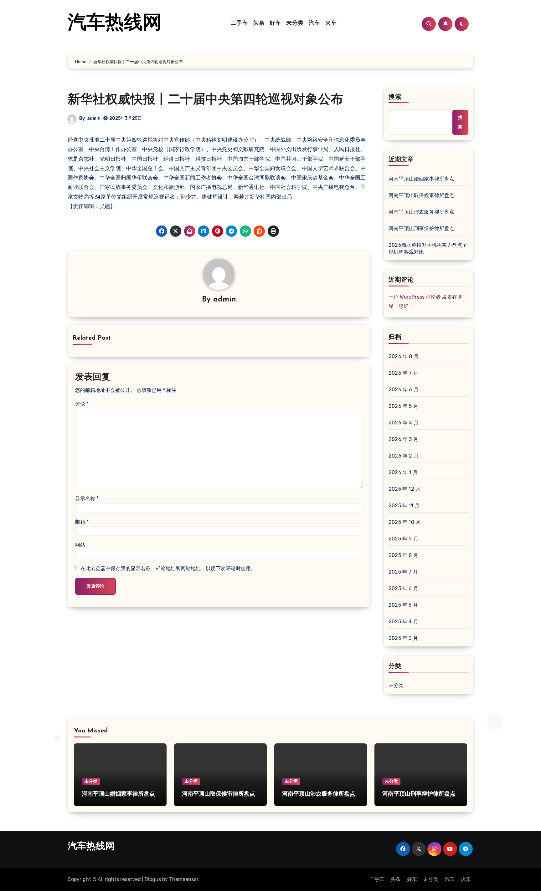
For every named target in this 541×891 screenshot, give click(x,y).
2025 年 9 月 (403, 539)
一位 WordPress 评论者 (415, 297)
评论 (82, 404)
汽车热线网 (115, 23)
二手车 (239, 23)
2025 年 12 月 (404, 489)
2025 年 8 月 (403, 555)
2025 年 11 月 (404, 506)
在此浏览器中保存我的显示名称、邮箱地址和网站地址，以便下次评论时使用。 (168, 568)
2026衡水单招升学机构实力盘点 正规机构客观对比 (429, 248)
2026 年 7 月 (403, 373)
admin (93, 118)
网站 (80, 545)
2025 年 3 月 (403, 638)
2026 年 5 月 (403, 406)
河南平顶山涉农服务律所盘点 (422, 212)
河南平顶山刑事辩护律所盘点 (422, 228)
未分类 (295, 23)
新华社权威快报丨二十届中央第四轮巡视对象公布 (205, 100)
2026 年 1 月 (403, 472)
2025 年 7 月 (403, 572)
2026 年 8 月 (404, 356)
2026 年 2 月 (404, 456)
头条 (259, 23)
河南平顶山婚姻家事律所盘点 (422, 179)
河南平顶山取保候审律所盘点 (422, 195)
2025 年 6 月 (403, 588)
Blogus (153, 879)
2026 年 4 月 (404, 423)
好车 (275, 23)
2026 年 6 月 (404, 389)
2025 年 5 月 (403, 605)
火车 (331, 23)
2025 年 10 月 (404, 522)
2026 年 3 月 (403, 439)
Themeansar (183, 879)
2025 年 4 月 (403, 622)
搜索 (395, 97)
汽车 (314, 23)
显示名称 (87, 498)
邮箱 (82, 522)
